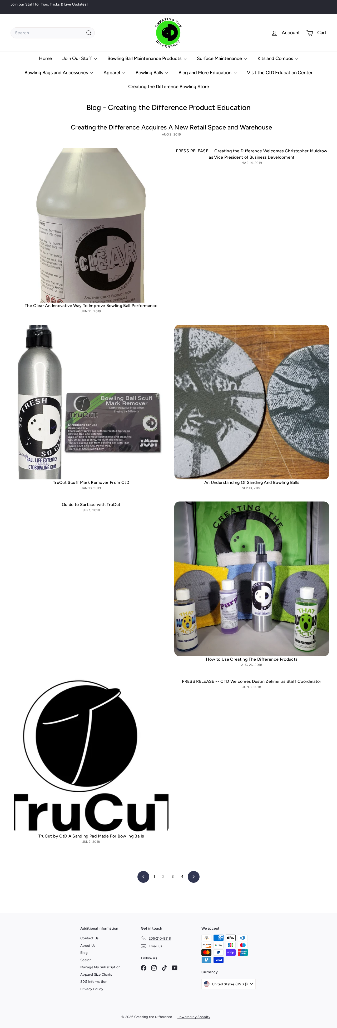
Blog (84, 953)
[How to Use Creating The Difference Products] (251, 579)
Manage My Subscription (100, 967)
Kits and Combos (275, 58)
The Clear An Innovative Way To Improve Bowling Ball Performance (91, 305)
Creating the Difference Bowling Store (168, 86)
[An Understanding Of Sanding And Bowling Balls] (251, 402)
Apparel (112, 73)
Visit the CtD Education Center (280, 73)
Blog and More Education (205, 73)
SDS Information (93, 982)
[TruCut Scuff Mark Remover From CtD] (91, 402)
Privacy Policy (91, 989)
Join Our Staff (77, 58)
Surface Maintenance (220, 58)
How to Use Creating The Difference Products (251, 659)
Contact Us (89, 938)
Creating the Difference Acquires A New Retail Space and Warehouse (171, 127)
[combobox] (53, 32)
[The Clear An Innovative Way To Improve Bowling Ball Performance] (91, 225)
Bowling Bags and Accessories (56, 73)
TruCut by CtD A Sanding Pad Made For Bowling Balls (91, 836)
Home (45, 58)
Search (85, 960)
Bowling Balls (150, 73)
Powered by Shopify (193, 1017)
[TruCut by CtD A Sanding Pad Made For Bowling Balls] (91, 755)
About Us (88, 945)
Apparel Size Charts (96, 974)
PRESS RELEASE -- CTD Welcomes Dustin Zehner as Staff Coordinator (251, 681)
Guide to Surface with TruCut (91, 504)
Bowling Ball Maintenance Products (144, 58)
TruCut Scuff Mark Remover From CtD (91, 482)
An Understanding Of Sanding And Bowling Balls (251, 482)
